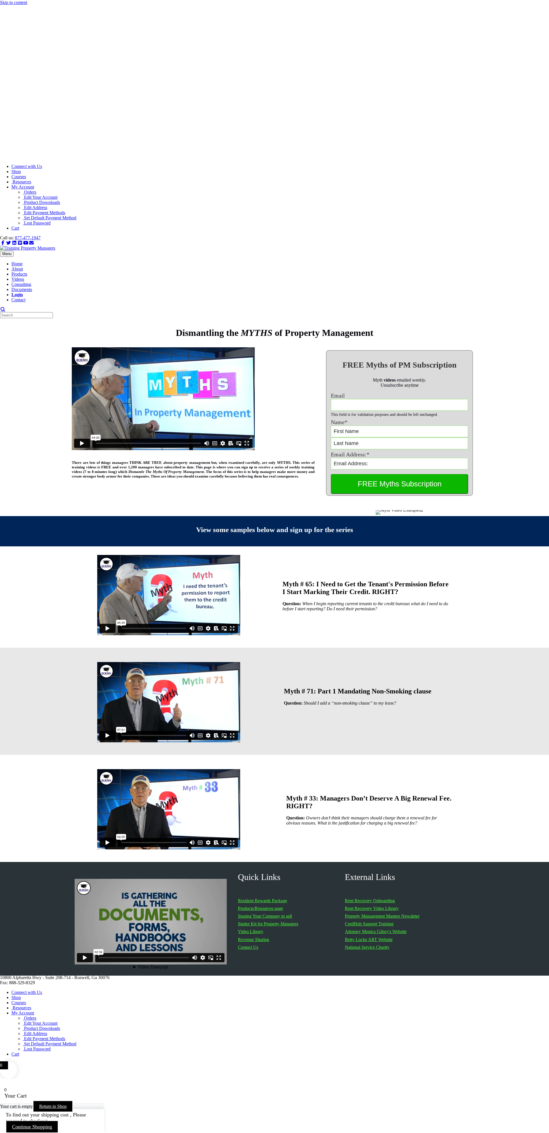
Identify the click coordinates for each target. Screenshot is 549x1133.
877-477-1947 (28, 237)
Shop (16, 171)
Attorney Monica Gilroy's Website (376, 931)
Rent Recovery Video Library (372, 908)
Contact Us (248, 947)
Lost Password (37, 222)
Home (17, 263)
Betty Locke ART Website (369, 939)
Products (19, 274)
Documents (21, 289)
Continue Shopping (32, 1127)
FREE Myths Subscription (399, 484)
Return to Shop (53, 1106)
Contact (18, 299)
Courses (18, 176)
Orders (29, 192)
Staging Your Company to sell (265, 916)
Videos (17, 279)
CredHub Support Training (369, 923)
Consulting (21, 284)
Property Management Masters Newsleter (382, 916)
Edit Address (35, 207)
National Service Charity (367, 947)
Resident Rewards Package (262, 900)
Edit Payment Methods (44, 212)
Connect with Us (26, 166)
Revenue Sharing (253, 939)
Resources (21, 181)
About (17, 268)
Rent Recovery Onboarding (370, 900)
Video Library (250, 931)
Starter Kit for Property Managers (268, 923)
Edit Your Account (40, 197)
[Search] (3, 309)
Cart (15, 228)
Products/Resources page (260, 908)
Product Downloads (41, 202)
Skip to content (13, 2)
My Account (22, 187)
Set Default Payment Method (49, 217)
